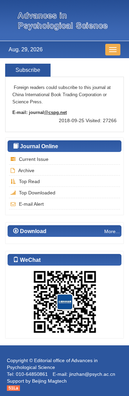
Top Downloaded (37, 192)
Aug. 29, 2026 (26, 49)
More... (112, 231)
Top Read (29, 181)
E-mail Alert (31, 204)
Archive (26, 170)
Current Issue (34, 159)
